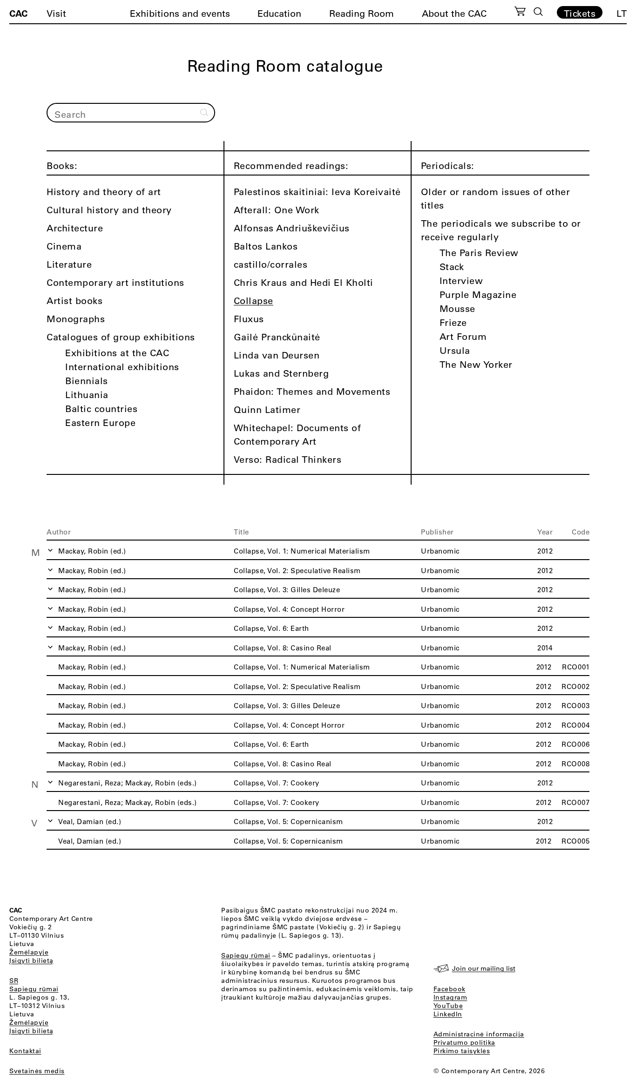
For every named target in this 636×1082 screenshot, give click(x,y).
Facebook (449, 989)
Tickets (580, 13)
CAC (18, 13)
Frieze (453, 322)
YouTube (448, 1005)
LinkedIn (447, 1014)
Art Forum (463, 336)
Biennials (86, 380)
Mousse (457, 308)
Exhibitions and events (180, 13)
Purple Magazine (478, 294)
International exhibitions (122, 366)
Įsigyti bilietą (31, 960)
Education (279, 13)
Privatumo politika (464, 1042)
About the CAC (454, 13)
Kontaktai (25, 1051)
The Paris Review (479, 252)
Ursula (455, 350)
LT (621, 13)
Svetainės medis (37, 1071)
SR (13, 980)
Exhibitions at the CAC (117, 352)
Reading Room (361, 13)
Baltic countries (101, 408)
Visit (56, 13)
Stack (452, 266)
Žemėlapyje (28, 952)
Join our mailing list (483, 968)
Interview (461, 280)
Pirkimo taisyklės (461, 1051)
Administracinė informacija (478, 1034)
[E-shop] (520, 12)
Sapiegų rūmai (34, 989)
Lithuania (86, 394)
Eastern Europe (100, 422)
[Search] (538, 12)
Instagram (450, 997)
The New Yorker (476, 364)
